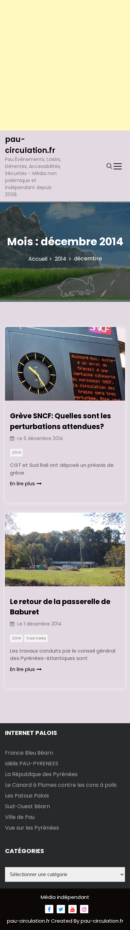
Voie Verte (36, 638)
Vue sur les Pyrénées (32, 828)
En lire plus (22, 483)
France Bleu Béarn (29, 753)
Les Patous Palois (27, 795)
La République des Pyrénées (41, 774)
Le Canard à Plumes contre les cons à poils (61, 785)
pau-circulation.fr (29, 920)
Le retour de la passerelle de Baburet (60, 607)
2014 (16, 452)
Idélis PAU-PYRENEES (31, 763)
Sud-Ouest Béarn (27, 806)
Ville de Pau (20, 817)
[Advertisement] (65, 65)
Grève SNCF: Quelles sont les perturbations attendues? (60, 421)
